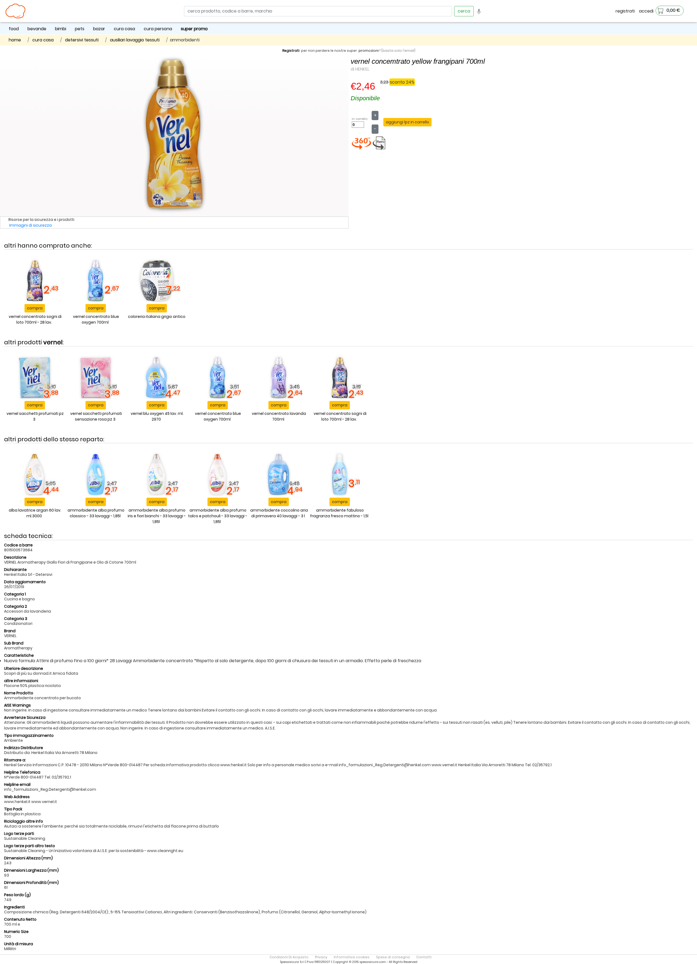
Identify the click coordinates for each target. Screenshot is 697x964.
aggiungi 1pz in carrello (407, 122)
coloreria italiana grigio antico (156, 316)
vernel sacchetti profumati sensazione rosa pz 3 (96, 416)
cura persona (158, 29)
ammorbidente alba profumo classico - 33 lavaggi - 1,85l (96, 513)
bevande (36, 29)
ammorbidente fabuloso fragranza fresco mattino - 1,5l (339, 513)
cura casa (124, 29)
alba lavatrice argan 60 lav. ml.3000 (35, 513)
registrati (625, 11)
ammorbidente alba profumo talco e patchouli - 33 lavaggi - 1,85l (217, 515)
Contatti (424, 957)
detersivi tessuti (82, 40)
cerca (464, 11)
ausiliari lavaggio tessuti (135, 40)
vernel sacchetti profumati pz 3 (35, 416)
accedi (646, 11)
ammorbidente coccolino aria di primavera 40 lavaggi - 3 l (279, 513)
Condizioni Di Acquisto (289, 957)
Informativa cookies (351, 957)
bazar (99, 29)
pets (79, 29)
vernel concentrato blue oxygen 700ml (96, 319)
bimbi (60, 29)
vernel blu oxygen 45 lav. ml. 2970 (157, 416)
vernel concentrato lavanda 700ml (279, 416)
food (14, 29)
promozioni (369, 50)
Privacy (321, 957)
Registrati (290, 50)
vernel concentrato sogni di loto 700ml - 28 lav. (35, 319)
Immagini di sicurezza (30, 225)
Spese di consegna (393, 957)
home (15, 40)
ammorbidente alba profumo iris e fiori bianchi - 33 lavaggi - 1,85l (157, 515)
